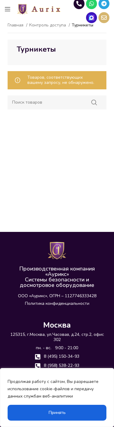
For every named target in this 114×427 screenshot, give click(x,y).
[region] (57, 397)
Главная (16, 25)
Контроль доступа (48, 25)
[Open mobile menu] (8, 9)
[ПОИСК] (94, 102)
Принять (57, 412)
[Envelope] (103, 17)
